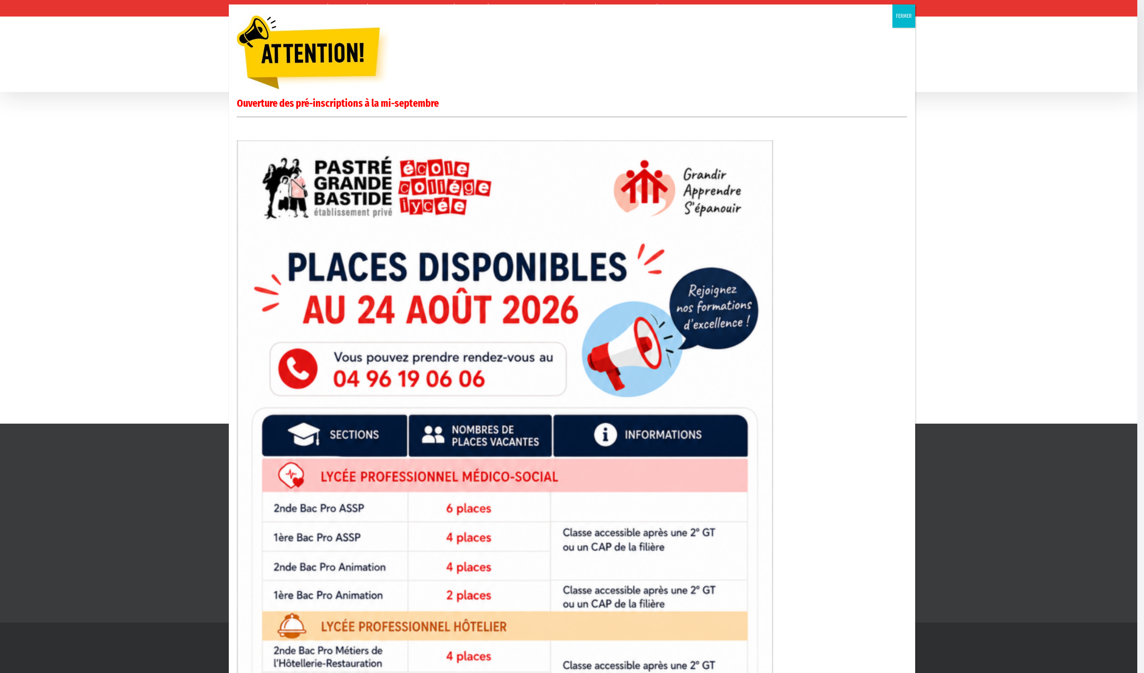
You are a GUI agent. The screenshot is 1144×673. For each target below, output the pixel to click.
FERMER (904, 16)
